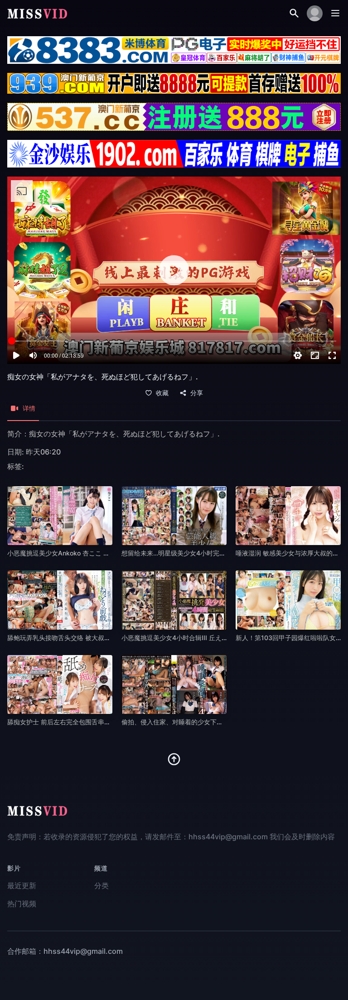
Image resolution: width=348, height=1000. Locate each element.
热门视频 (21, 903)
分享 (196, 393)
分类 (101, 885)
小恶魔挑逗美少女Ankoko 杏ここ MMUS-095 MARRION (88, 553)
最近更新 (21, 885)
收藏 (162, 393)
